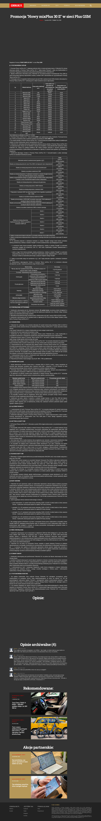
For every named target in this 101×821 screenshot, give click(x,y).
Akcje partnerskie (80, 5)
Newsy (41, 20)
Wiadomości (33, 5)
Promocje (67, 5)
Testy (57, 5)
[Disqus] (38, 619)
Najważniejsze (46, 5)
